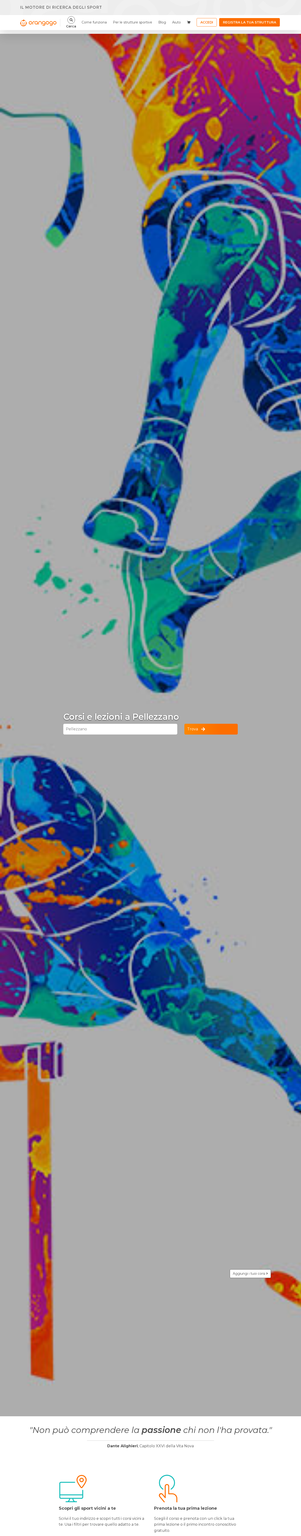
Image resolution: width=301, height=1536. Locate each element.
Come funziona (94, 22)
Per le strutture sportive (132, 22)
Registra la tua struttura (249, 22)
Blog (162, 22)
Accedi (206, 22)
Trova (192, 729)
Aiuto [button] (176, 22)
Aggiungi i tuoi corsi (249, 1273)
